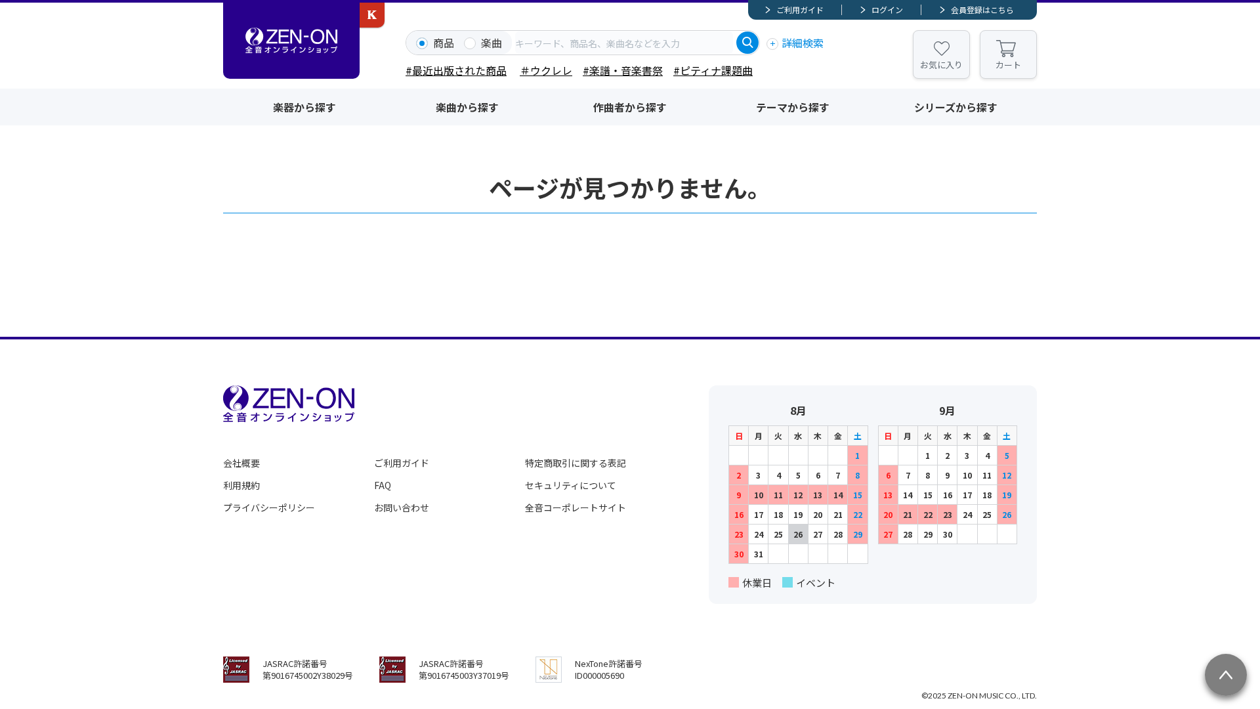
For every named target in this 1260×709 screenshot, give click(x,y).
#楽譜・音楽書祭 (623, 70)
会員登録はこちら (982, 9)
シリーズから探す (956, 107)
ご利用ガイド (800, 9)
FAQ (382, 485)
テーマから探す (793, 107)
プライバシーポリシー (269, 507)
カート (1008, 64)
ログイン (887, 9)
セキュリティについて (570, 485)
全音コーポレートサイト (575, 507)
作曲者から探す (630, 107)
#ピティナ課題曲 (713, 70)
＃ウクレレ (546, 70)
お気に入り (941, 64)
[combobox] (624, 43)
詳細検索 (803, 43)
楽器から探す (304, 107)
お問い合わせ (401, 507)
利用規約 (241, 485)
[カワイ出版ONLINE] (372, 15)
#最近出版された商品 (456, 70)
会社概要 (241, 462)
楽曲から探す (467, 107)
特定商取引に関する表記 (575, 462)
